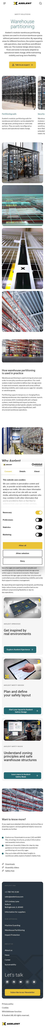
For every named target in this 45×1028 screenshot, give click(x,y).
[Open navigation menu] (4, 3)
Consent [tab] (8, 471)
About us (8, 950)
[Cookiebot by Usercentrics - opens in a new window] (32, 464)
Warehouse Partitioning (15, 930)
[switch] (38, 520)
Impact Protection (12, 935)
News (7, 955)
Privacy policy (7, 1004)
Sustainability (10, 964)
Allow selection (22, 553)
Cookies (5, 1007)
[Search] (40, 3)
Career (7, 960)
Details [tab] (22, 471)
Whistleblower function (11, 1011)
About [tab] (36, 471)
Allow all (22, 545)
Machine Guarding (12, 925)
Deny (22, 561)
